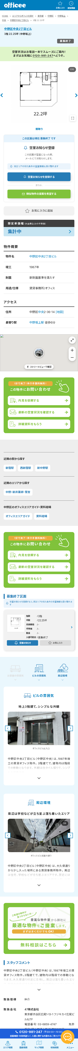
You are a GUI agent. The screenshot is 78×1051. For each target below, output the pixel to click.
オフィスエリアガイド (18, 516)
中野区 (51, 16)
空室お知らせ (25, 642)
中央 (4, 20)
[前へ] (1, 95)
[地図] (60, 312)
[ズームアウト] (72, 357)
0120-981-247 (43, 55)
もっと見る (39, 776)
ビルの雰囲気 (39, 675)
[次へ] (76, 95)
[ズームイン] (72, 350)
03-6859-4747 (47, 1024)
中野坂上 (61, 16)
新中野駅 (42, 468)
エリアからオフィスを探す (23, 16)
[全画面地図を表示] (72, 340)
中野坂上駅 (36, 322)
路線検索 (23, 1047)
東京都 (41, 16)
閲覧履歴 (71, 8)
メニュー (70, 1047)
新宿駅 (10, 468)
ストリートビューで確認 (41, 366)
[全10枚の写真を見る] (73, 118)
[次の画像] (70, 728)
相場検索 (55, 1047)
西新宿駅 (25, 468)
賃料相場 (41, 516)
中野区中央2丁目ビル (19, 20)
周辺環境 (62, 675)
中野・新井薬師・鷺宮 (18, 492)
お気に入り (60, 8)
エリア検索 (8, 1047)
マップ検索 (39, 1047)
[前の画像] (8, 728)
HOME (5, 16)
